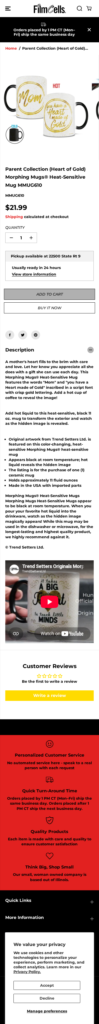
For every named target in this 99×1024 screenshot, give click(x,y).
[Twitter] (22, 334)
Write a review (49, 695)
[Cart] (89, 8)
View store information (34, 274)
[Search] (79, 8)
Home (11, 48)
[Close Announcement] (89, 29)
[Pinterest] (35, 334)
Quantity (15, 227)
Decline (47, 998)
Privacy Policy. (27, 971)
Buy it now (49, 308)
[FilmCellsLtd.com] (49, 8)
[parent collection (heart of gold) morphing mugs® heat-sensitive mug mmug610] (46, 107)
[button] (8, 8)
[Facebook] (9, 334)
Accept (47, 985)
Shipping (14, 216)
